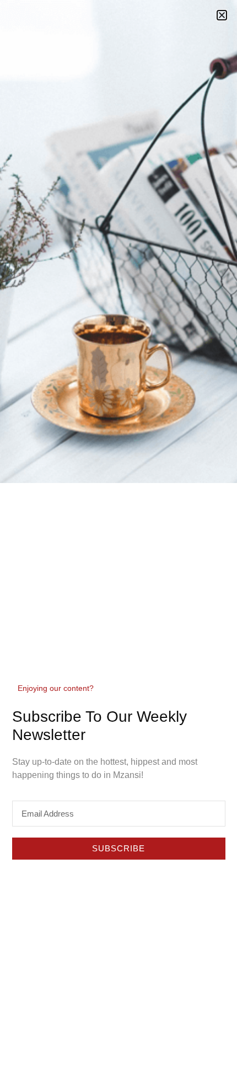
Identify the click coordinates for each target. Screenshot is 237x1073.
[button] (222, 15)
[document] (118, 536)
